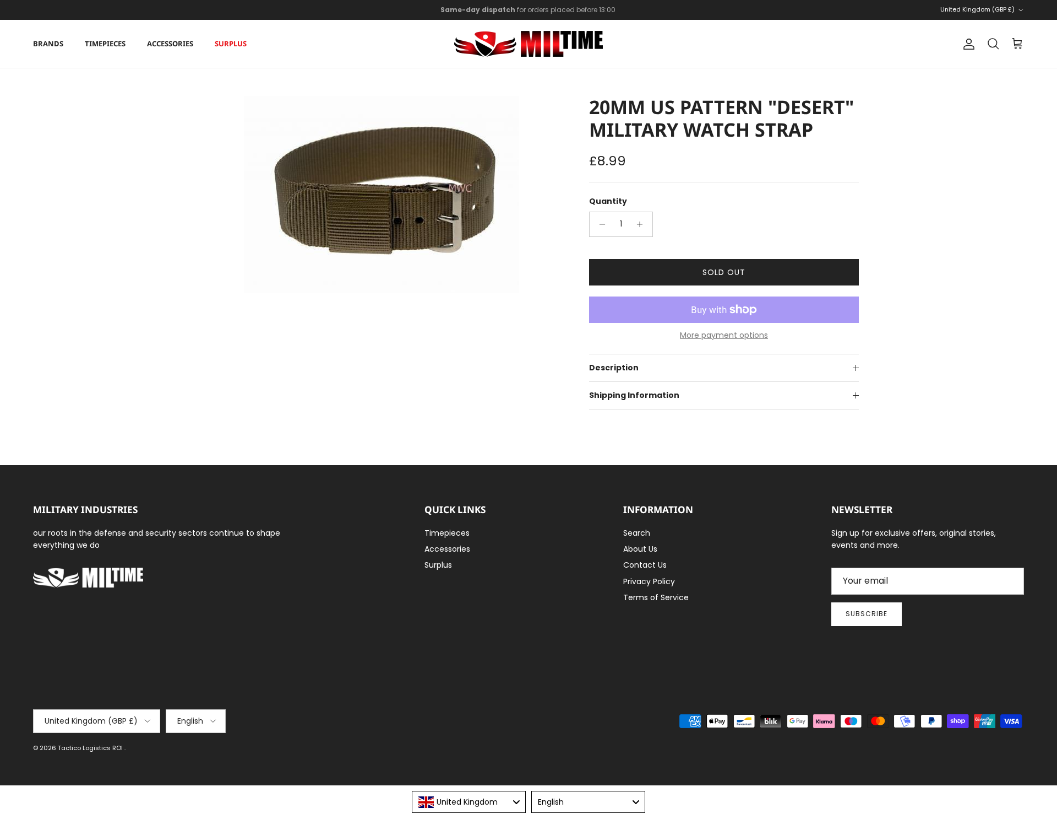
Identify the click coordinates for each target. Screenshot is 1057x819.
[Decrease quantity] (599, 224)
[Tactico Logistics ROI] (528, 44)
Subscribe (866, 613)
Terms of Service (656, 597)
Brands (48, 44)
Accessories (170, 44)
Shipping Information (634, 395)
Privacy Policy (649, 581)
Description (614, 367)
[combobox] (469, 802)
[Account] (967, 44)
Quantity (608, 201)
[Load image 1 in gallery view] (381, 194)
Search (636, 532)
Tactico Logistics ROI (91, 747)
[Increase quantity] (642, 224)
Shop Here (601, 14)
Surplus (231, 44)
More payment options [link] (724, 335)
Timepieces (105, 44)
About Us (640, 548)
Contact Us (645, 564)
